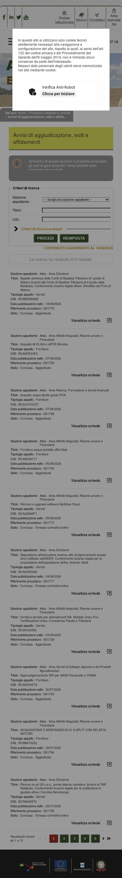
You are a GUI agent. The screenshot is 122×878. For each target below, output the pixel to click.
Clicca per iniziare (58, 94)
